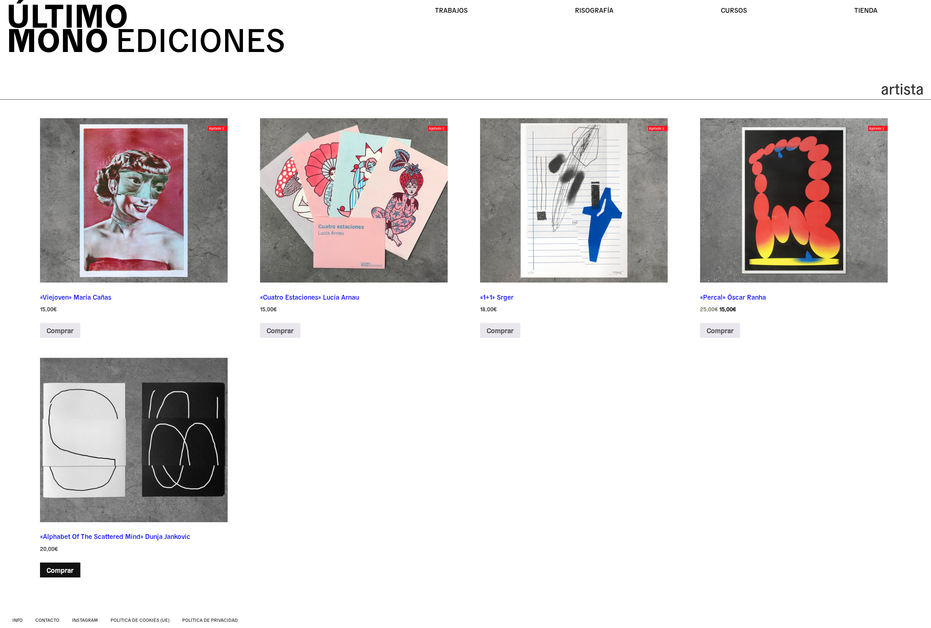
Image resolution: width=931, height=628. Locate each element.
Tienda (866, 9)
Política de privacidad (210, 620)
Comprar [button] (60, 569)
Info (17, 620)
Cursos (734, 9)
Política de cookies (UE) (140, 620)
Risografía (594, 9)
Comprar (60, 330)
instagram (85, 620)
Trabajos (451, 9)
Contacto (47, 620)
